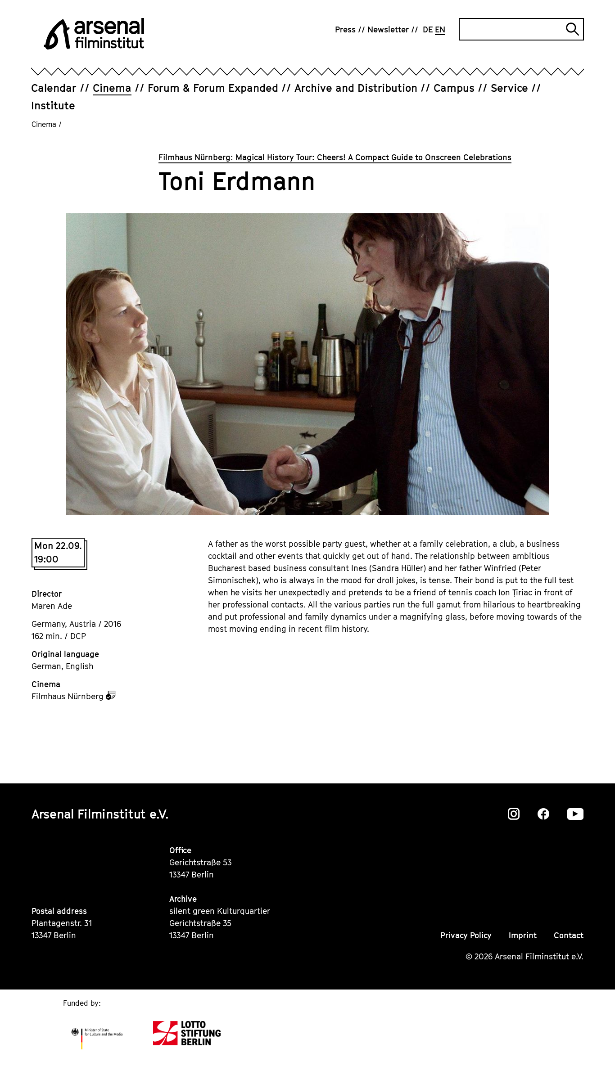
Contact (568, 935)
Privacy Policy (466, 935)
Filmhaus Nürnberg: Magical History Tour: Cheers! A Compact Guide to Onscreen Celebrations (334, 157)
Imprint (523, 935)
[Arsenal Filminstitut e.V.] (94, 33)
